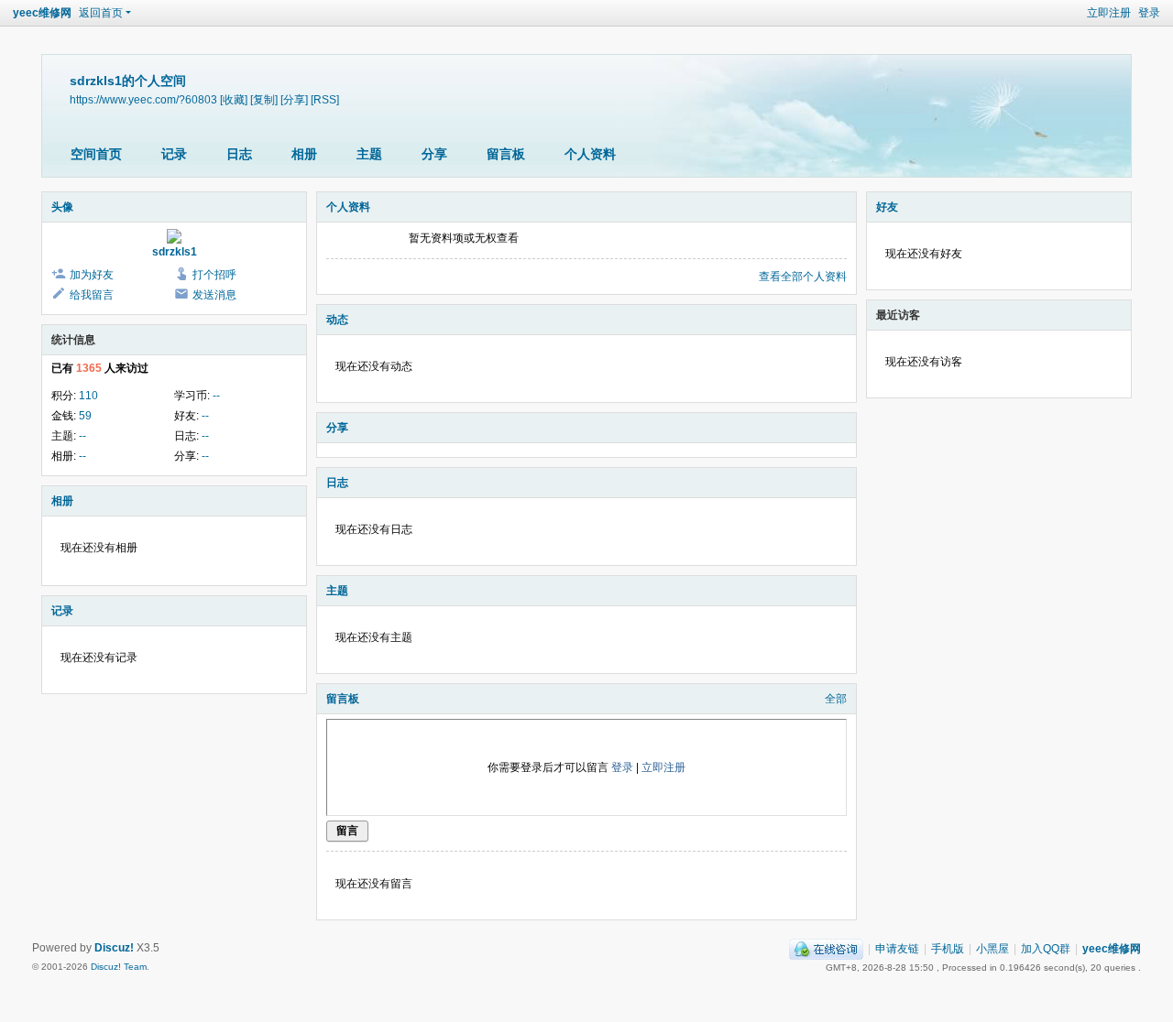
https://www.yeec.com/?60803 (143, 99)
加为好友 (92, 274)
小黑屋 (992, 948)
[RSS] (325, 99)
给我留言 (92, 294)
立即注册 (1109, 12)
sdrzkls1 (174, 251)
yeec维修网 (42, 12)
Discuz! (114, 947)
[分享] (294, 99)
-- (216, 395)
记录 (174, 154)
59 (85, 415)
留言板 (506, 154)
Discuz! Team (119, 967)
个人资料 (590, 154)
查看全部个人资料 (803, 276)
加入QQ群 (1045, 948)
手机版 (947, 948)
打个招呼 (214, 274)
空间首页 (96, 154)
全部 (836, 698)
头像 (62, 207)
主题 (369, 154)
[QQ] (826, 948)
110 (88, 395)
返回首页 (101, 12)
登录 (1149, 12)
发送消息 (214, 294)
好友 (887, 207)
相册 (304, 154)
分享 (434, 154)
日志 (239, 154)
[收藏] (233, 99)
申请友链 (897, 948)
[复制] (264, 99)
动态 (337, 319)
